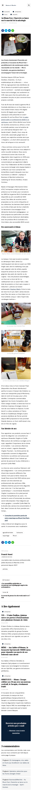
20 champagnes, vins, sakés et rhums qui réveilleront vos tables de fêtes (16, 762)
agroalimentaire (8, 532)
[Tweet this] (6, 30)
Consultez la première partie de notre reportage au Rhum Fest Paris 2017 (17, 518)
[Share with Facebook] (2, 30)
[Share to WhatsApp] (12, 30)
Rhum (15, 536)
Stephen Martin (15, 289)
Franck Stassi (6, 554)
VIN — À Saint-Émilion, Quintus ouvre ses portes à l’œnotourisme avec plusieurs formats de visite (15, 617)
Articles (5, 569)
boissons (20, 532)
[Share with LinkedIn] (9, 30)
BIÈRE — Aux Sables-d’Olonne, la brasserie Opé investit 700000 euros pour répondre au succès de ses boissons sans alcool (16, 651)
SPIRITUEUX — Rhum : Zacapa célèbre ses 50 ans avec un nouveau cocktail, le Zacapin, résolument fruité (15, 683)
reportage (6, 536)
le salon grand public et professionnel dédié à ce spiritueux (15, 119)
